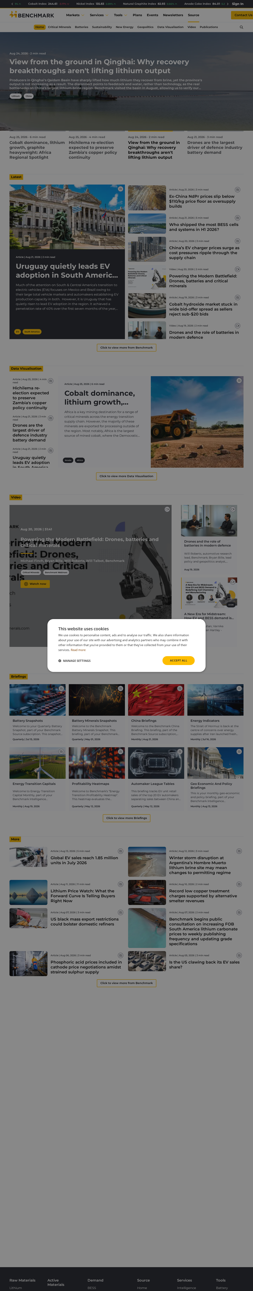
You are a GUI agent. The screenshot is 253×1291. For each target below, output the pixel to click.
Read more (78, 650)
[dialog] (126, 645)
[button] (74, 661)
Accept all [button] (178, 660)
